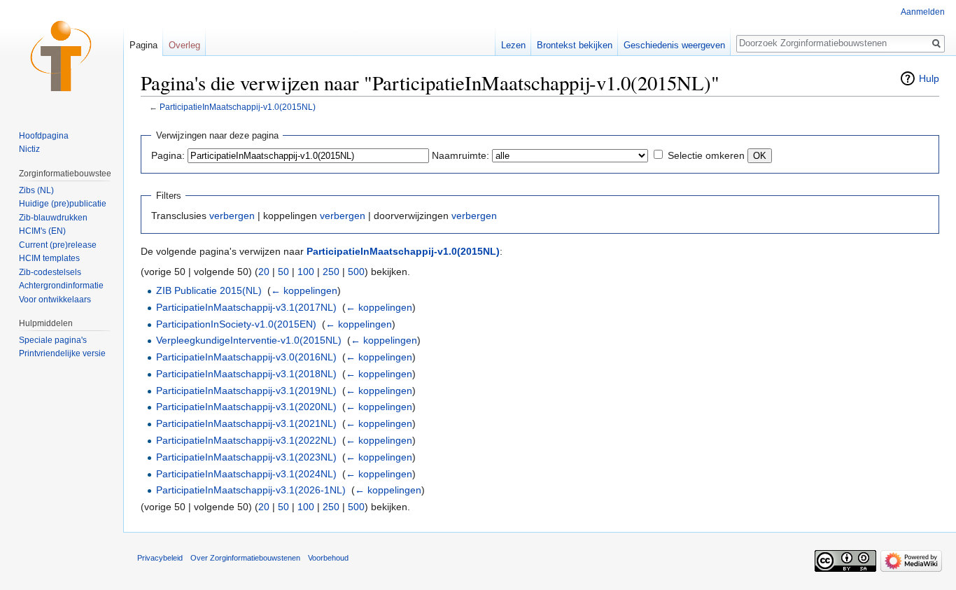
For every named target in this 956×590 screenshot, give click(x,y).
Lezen (513, 45)
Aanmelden (923, 12)
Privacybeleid (160, 558)
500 (356, 271)
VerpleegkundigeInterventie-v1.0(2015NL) (249, 340)
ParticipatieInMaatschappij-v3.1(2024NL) (246, 473)
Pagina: (168, 155)
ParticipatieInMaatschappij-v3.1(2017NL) (246, 307)
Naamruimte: (460, 155)
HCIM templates (49, 258)
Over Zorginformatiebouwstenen (245, 558)
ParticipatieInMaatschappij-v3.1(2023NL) (246, 457)
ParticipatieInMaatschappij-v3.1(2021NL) (246, 423)
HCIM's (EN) (42, 231)
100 (305, 271)
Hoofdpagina (44, 136)
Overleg (184, 45)
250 (331, 271)
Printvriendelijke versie (62, 353)
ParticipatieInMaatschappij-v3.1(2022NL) (246, 440)
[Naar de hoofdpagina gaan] (62, 56)
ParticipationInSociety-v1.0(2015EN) (236, 324)
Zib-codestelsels (50, 272)
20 (263, 271)
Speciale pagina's (53, 340)
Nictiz (29, 149)
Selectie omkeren (706, 155)
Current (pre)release (58, 245)
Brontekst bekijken (574, 45)
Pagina (143, 45)
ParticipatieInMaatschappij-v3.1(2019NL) (246, 390)
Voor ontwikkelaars (55, 299)
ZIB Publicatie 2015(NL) (209, 290)
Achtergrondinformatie (61, 285)
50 (283, 271)
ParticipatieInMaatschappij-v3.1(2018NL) (246, 373)
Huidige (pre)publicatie (62, 204)
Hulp (929, 78)
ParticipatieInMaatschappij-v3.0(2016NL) (246, 357)
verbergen (232, 215)
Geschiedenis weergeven (674, 45)
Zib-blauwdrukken (53, 218)
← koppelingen (304, 290)
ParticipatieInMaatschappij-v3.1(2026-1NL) (251, 490)
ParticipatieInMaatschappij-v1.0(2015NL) (238, 106)
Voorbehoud (328, 558)
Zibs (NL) (36, 190)
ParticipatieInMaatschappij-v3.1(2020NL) (246, 406)
